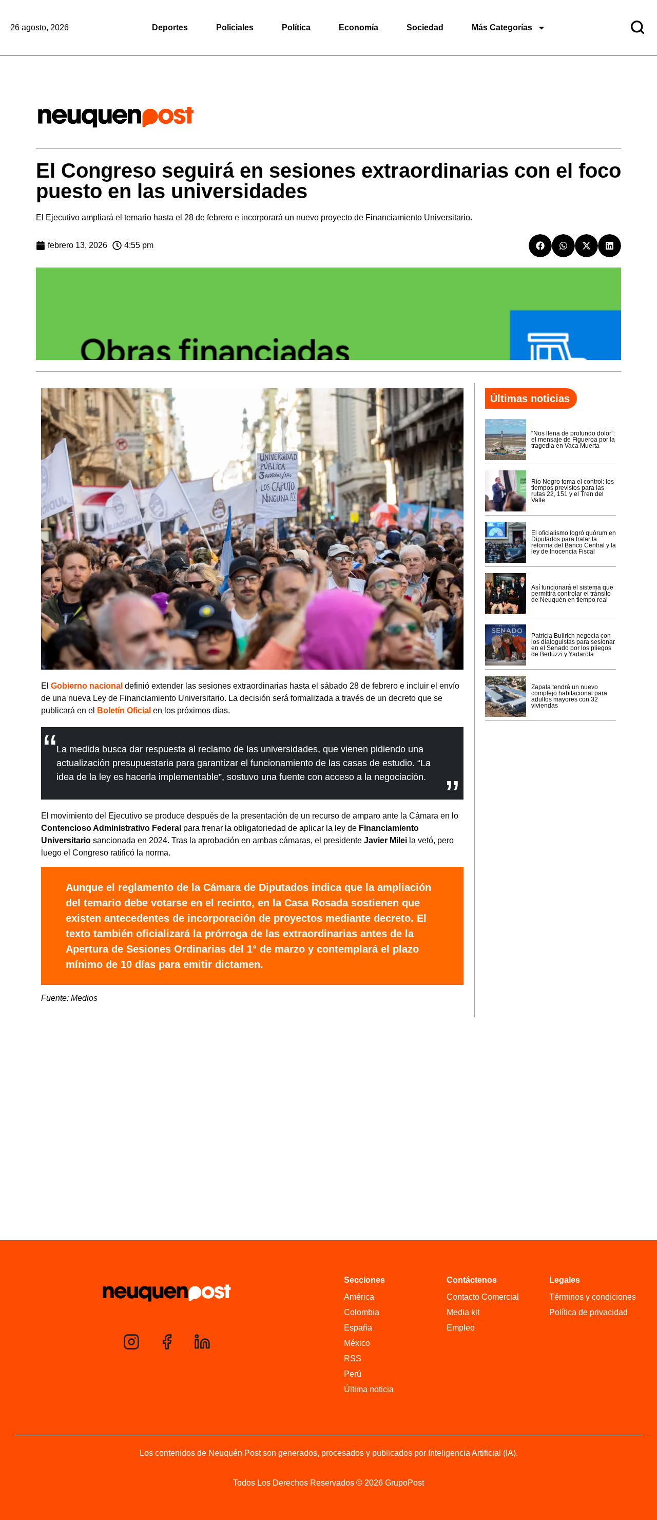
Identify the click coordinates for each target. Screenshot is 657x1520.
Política (296, 27)
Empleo (461, 1327)
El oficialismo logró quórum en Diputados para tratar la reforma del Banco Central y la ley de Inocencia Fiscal (573, 542)
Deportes (170, 27)
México (357, 1343)
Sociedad (425, 27)
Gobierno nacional (87, 685)
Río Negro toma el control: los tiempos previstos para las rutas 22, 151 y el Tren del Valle (572, 491)
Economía (358, 27)
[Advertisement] (328, 1161)
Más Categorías (502, 27)
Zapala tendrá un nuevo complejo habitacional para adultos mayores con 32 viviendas (569, 696)
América (359, 1297)
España (358, 1327)
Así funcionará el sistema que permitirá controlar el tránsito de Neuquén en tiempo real (572, 593)
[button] (540, 245)
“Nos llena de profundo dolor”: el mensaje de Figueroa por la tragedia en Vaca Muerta (573, 439)
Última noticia (369, 1389)
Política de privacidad (588, 1312)
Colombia (361, 1312)
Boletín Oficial (124, 710)
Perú (352, 1374)
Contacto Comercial (483, 1297)
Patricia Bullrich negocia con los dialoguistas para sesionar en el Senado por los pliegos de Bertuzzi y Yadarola (573, 645)
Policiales (235, 27)
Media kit (463, 1312)
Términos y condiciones (592, 1297)
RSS (352, 1358)
